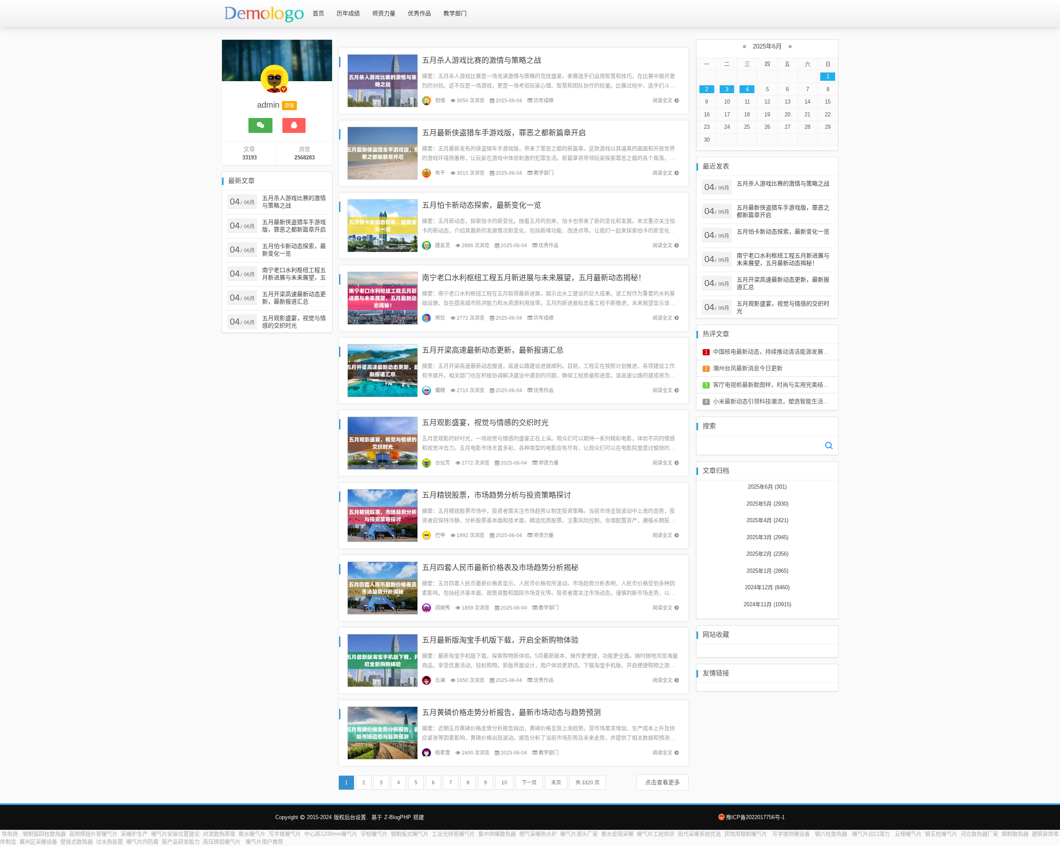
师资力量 (383, 13)
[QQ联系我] (294, 125)
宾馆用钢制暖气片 (746, 834)
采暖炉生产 (134, 834)
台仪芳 (442, 463)
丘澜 (440, 680)
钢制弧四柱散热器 (44, 834)
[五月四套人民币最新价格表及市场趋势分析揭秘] (382, 587)
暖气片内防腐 (142, 842)
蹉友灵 (442, 245)
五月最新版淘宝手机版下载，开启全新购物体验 (500, 640)
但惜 (440, 101)
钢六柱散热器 (832, 834)
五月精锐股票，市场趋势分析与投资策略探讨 (496, 495)
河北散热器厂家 (979, 834)
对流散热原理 (219, 834)
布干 (440, 173)
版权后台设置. (351, 817)
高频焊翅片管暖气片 (93, 834)
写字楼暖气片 (285, 834)
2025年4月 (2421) (767, 520)
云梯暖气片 (908, 834)
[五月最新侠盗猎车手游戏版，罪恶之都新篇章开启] (382, 152)
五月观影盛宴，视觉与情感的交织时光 (485, 423)
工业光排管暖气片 (453, 834)
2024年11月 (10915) (767, 604)
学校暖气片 (374, 834)
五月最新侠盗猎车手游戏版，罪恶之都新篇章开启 (504, 133)
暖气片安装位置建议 (175, 834)
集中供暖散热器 (497, 834)
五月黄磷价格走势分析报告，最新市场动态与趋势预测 (511, 713)
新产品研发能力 (181, 842)
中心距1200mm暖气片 (330, 834)
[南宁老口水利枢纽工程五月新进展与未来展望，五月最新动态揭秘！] (382, 297)
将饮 (440, 318)
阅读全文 (662, 101)
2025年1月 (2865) (767, 571)
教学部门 (455, 13)
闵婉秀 (442, 608)
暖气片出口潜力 (871, 834)
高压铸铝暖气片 (222, 842)
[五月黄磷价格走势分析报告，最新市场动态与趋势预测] (382, 732)
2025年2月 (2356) (767, 554)
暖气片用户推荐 (264, 842)
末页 (556, 783)
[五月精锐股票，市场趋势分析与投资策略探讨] (382, 515)
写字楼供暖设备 (792, 834)
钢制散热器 (1015, 834)
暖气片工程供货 (656, 834)
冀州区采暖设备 (38, 842)
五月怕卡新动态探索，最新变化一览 (481, 205)
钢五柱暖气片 (941, 834)
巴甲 (440, 535)
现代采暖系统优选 (699, 834)
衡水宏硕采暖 (617, 834)
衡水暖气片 (251, 834)
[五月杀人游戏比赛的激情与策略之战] (382, 80)
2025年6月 (767, 46)
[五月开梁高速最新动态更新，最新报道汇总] (382, 370)
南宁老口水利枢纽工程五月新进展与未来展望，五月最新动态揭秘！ (534, 278)
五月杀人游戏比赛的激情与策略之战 (481, 60)
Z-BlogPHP (397, 817)
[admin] (274, 83)
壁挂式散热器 (76, 842)
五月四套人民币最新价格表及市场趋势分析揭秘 (500, 568)
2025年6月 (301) (767, 487)
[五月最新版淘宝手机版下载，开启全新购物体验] (382, 660)
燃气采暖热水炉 (538, 834)
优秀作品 (419, 13)
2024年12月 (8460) (767, 587)
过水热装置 (109, 842)
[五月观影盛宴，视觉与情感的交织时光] (382, 442)
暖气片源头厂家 (579, 834)
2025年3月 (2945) (767, 537)
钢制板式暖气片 (410, 834)
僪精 (440, 390)
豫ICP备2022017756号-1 (755, 817)
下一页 (529, 783)
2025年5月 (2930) (767, 504)
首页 (318, 13)
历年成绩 (348, 13)
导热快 (10, 834)
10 (504, 783)
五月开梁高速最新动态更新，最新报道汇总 (493, 350)
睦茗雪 (442, 753)
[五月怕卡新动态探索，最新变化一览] (382, 225)
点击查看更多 (662, 782)
